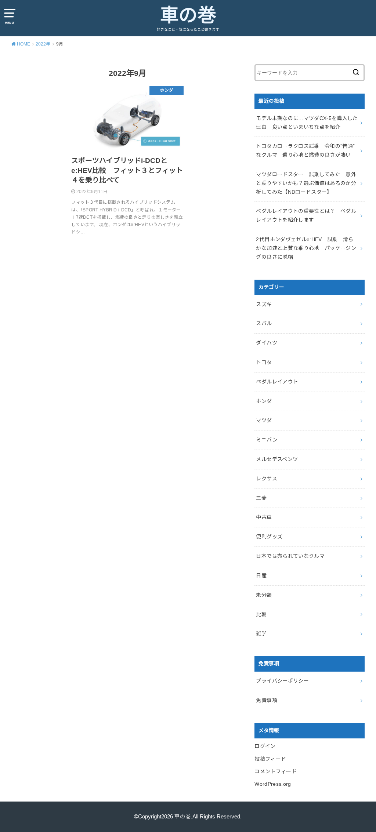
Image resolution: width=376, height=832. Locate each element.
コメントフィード (275, 771)
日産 (261, 575)
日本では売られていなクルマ (290, 556)
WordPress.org (272, 784)
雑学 (261, 633)
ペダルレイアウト (277, 382)
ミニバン (266, 440)
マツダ (264, 420)
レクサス (266, 479)
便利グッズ (269, 536)
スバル (264, 323)
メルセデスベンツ (277, 459)
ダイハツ (266, 343)
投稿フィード (270, 759)
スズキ (264, 304)
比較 (261, 614)
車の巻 (188, 15)
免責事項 (266, 700)
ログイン (264, 746)
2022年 (43, 44)
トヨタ (264, 362)
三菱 (261, 498)
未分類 (264, 595)
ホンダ (264, 401)
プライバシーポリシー (282, 681)
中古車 (264, 517)
